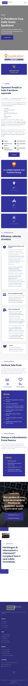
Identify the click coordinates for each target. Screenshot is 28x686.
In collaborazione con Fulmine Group (14, 171)
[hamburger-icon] (25, 3)
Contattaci (14, 154)
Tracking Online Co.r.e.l (13, 515)
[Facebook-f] (14, 672)
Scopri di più (7, 37)
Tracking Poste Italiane (13, 518)
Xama (17, 683)
